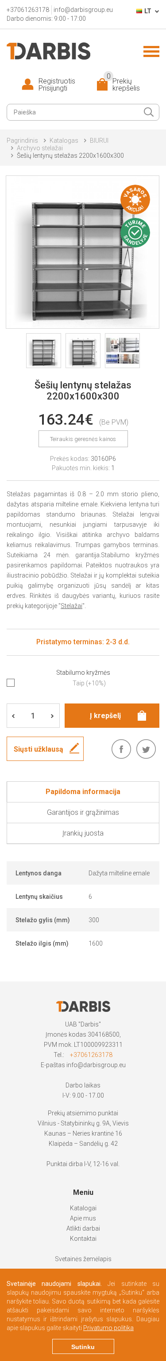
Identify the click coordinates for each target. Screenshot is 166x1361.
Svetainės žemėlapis (83, 1258)
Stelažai (71, 605)
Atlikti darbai (83, 1228)
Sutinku (83, 1346)
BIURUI (99, 140)
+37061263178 (91, 1054)
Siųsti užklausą (38, 749)
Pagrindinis (22, 140)
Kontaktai (83, 1238)
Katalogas (64, 140)
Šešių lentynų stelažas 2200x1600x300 (70, 155)
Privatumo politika (108, 1327)
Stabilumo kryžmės (83, 672)
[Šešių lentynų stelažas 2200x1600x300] (82, 252)
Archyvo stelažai (40, 148)
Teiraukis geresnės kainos (83, 439)
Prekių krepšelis (123, 85)
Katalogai (83, 1208)
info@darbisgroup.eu (96, 1064)
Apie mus (83, 1218)
